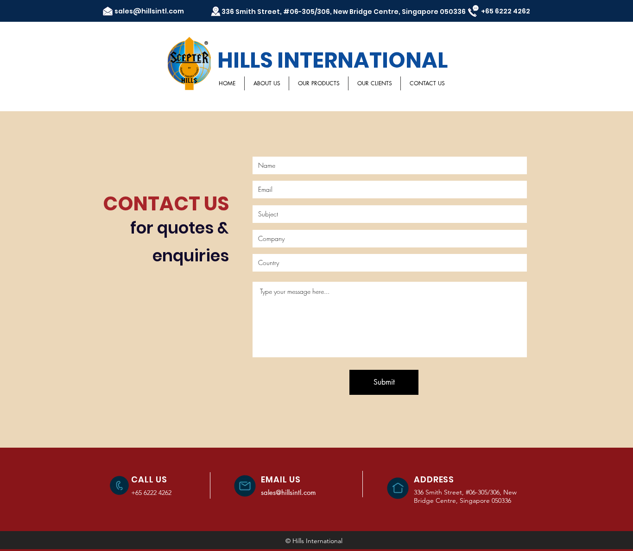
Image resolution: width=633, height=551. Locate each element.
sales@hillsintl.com (149, 11)
